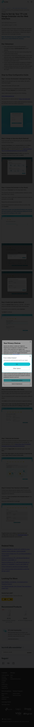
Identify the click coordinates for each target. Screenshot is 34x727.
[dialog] (17, 363)
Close (30, 356)
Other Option (17, 368)
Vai (17, 364)
